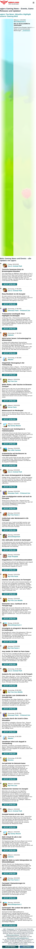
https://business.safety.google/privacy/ (18, 938)
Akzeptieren (10, 947)
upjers (9, 2)
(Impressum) (10, 929)
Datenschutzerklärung (12, 935)
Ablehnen (27, 947)
